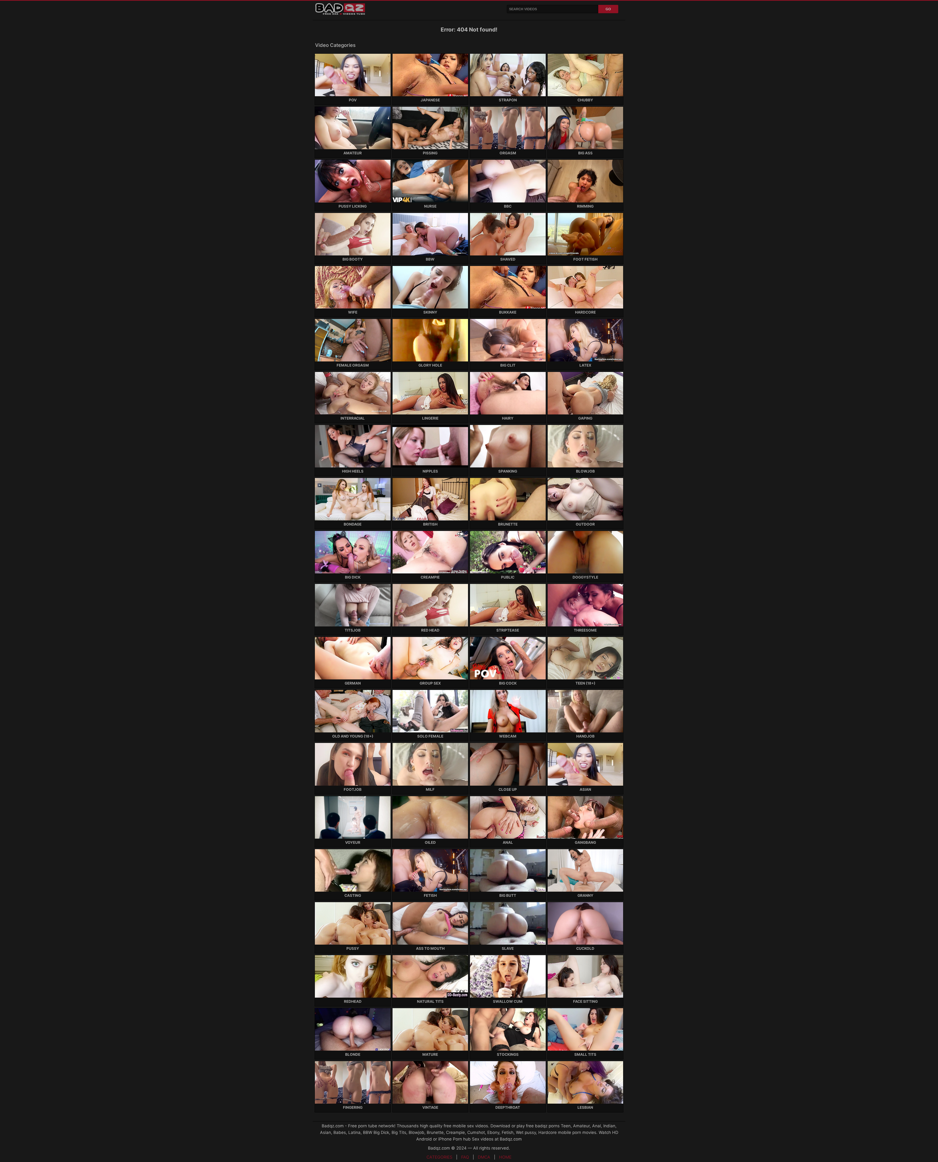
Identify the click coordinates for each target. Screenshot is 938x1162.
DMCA (484, 1157)
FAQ (465, 1157)
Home (505, 1157)
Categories (439, 1157)
